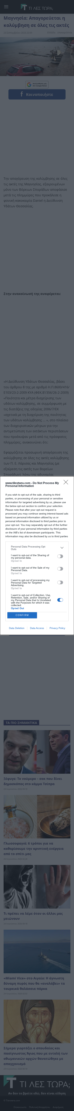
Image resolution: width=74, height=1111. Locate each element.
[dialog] (37, 555)
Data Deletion (16, 628)
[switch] (60, 556)
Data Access (37, 628)
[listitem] (37, 547)
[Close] (67, 483)
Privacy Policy (57, 628)
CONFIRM (22, 615)
